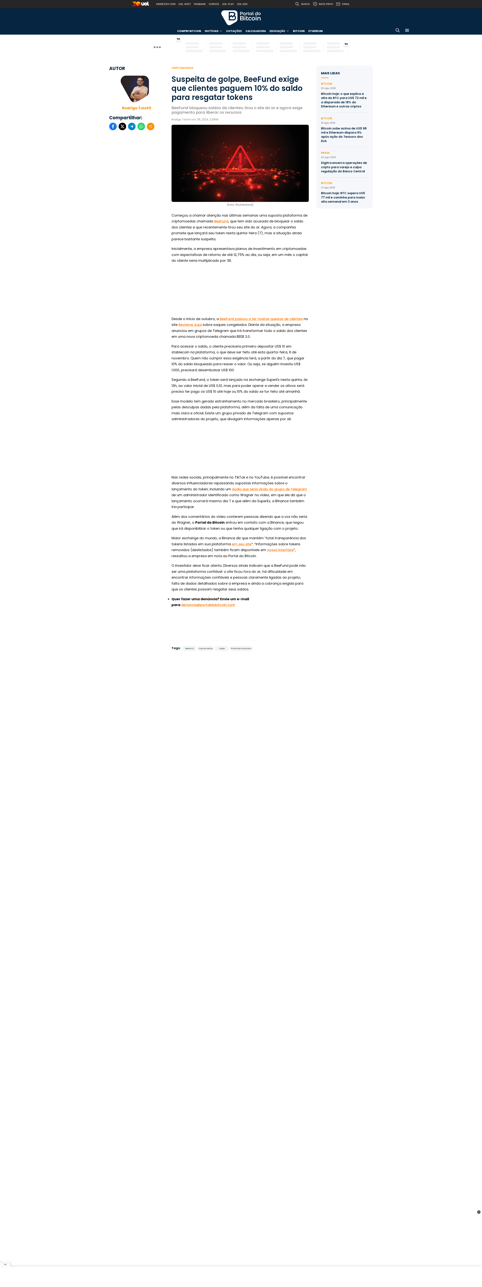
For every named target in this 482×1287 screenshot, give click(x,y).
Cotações (234, 31)
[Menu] (407, 31)
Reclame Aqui (190, 324)
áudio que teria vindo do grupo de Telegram (269, 489)
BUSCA (305, 4)
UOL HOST (184, 4)
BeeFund (221, 221)
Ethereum (315, 31)
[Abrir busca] (397, 31)
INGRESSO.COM (165, 4)
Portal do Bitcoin (241, 17)
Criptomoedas (182, 68)
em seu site (242, 544)
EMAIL (346, 4)
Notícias (211, 31)
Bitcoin (299, 31)
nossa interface (280, 550)
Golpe (222, 648)
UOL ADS (242, 4)
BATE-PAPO (326, 4)
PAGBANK (200, 4)
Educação (277, 31)
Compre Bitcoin (189, 31)
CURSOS (214, 4)
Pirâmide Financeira (241, 648)
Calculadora (256, 31)
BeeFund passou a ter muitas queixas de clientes (261, 318)
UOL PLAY (228, 4)
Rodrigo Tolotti (136, 108)
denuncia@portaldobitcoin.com (208, 604)
